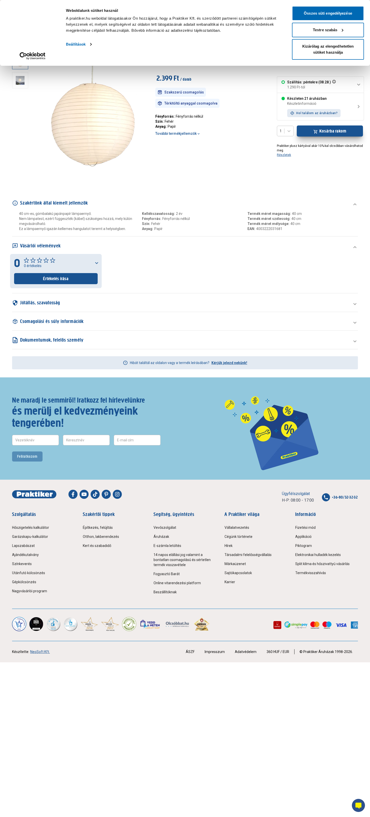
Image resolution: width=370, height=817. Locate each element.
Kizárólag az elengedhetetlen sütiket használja (328, 49)
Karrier (230, 582)
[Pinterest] (106, 494)
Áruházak (161, 537)
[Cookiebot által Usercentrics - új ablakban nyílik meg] (33, 56)
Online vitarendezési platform (177, 583)
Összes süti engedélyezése (328, 13)
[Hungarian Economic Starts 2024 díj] (19, 624)
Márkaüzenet (235, 564)
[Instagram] (117, 494)
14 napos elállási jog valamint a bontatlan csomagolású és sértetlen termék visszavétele (182, 560)
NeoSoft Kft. (40, 652)
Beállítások (76, 44)
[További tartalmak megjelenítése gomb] (22, 173)
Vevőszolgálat (165, 528)
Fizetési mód (305, 528)
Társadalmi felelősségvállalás (248, 555)
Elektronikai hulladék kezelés (318, 555)
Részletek (284, 155)
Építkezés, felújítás (98, 528)
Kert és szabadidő (97, 546)
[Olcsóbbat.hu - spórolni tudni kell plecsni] (178, 624)
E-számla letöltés (167, 546)
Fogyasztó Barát (167, 574)
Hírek (229, 546)
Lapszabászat (23, 546)
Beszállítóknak (165, 592)
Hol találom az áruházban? (317, 113)
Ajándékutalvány (25, 555)
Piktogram (303, 546)
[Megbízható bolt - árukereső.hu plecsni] (129, 624)
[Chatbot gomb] (358, 805)
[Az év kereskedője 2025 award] (202, 624)
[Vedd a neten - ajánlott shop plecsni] (150, 624)
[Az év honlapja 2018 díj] (53, 624)
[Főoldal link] (34, 494)
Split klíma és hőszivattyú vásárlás (322, 564)
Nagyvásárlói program (29, 591)
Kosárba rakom (332, 131)
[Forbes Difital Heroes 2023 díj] (36, 624)
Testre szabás (325, 30)
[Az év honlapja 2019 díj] (70, 624)
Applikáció (303, 537)
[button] (333, 85)
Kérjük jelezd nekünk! (229, 363)
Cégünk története (238, 537)
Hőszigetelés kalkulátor (30, 528)
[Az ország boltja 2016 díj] (89, 624)
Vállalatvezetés (237, 528)
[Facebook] (73, 494)
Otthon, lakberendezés (101, 537)
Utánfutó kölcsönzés (28, 573)
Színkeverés (22, 564)
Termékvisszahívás (310, 573)
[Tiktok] (95, 494)
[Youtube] (84, 494)
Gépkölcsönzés (24, 582)
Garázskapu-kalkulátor (30, 537)
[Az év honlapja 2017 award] (110, 624)
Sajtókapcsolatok (238, 573)
